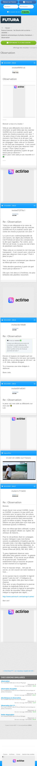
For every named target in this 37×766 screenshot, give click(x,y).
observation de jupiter (9, 689)
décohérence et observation (11, 698)
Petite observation (7, 715)
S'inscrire (27, 2)
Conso (18, 754)
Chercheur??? (8, 671)
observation (5, 681)
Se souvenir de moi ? (15, 12)
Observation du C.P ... (8, 705)
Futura (5, 754)
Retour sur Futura (9, 2)
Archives (11, 754)
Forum (7, 28)
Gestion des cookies (28, 754)
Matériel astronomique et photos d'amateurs (16, 35)
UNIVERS (4, 33)
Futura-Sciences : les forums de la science (15, 30)
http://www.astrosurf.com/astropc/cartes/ (18, 597)
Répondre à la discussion (18, 43)
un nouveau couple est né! (24, 671)
